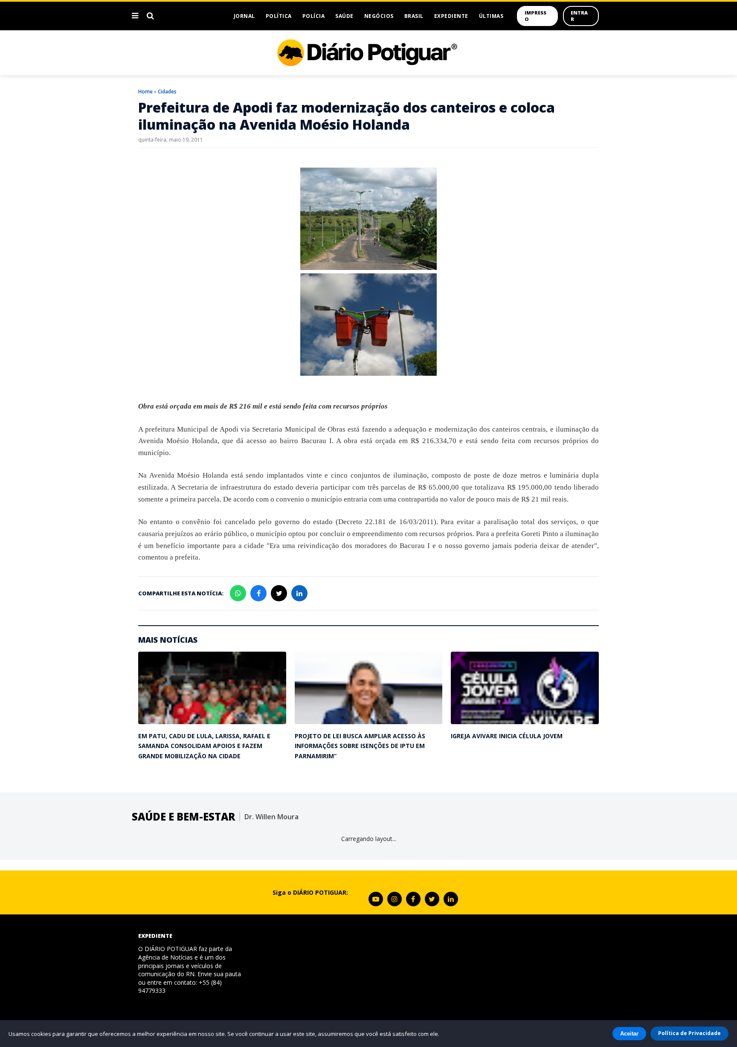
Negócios (379, 16)
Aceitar (629, 1033)
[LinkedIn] (451, 899)
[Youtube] (375, 899)
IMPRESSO (535, 15)
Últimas (491, 16)
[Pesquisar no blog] (150, 16)
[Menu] (135, 16)
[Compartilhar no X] (279, 593)
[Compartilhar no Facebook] (258, 593)
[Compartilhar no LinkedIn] (299, 593)
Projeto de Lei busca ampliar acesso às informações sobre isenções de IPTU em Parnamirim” (360, 746)
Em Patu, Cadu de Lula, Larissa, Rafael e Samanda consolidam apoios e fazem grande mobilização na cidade (204, 746)
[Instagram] (394, 899)
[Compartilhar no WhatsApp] (238, 593)
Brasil (414, 16)
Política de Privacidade (689, 1033)
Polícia (313, 16)
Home (145, 91)
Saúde (344, 16)
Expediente (451, 16)
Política (279, 16)
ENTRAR (579, 15)
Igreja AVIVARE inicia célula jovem (507, 736)
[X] (432, 899)
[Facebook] (413, 899)
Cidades (167, 91)
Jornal (244, 16)
